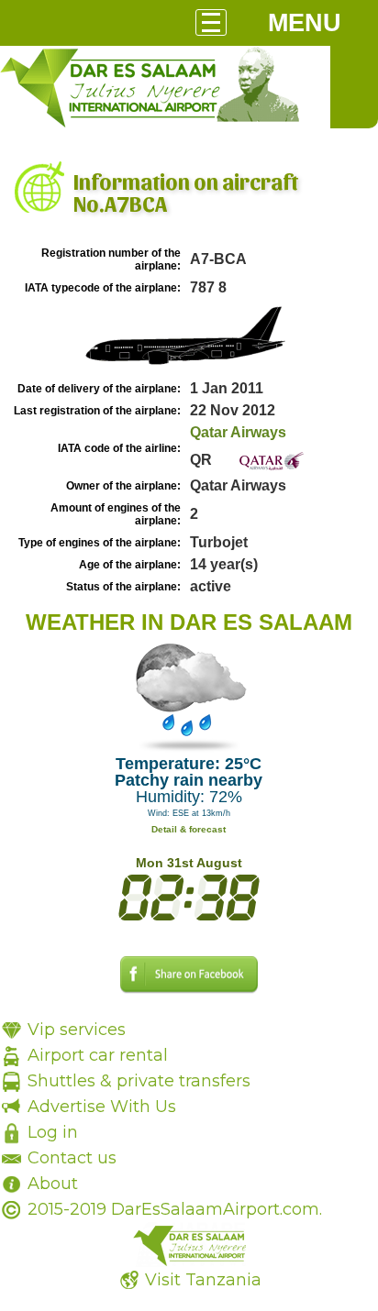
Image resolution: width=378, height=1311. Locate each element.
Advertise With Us (102, 1106)
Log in (53, 1132)
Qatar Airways (238, 432)
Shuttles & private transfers (139, 1081)
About (53, 1183)
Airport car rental (98, 1055)
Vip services (77, 1029)
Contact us (72, 1158)
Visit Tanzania (203, 1280)
